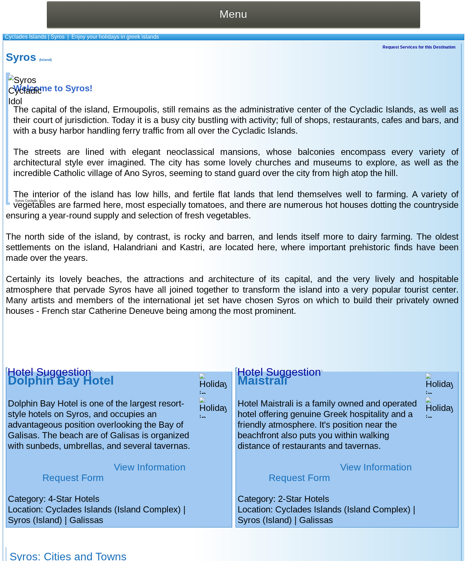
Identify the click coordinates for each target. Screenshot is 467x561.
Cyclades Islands (25, 37)
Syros (58, 37)
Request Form (73, 477)
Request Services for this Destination (419, 47)
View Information (150, 467)
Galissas (86, 520)
